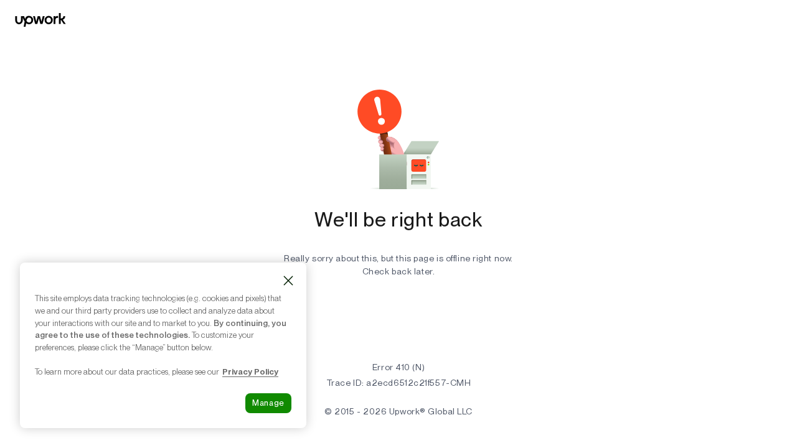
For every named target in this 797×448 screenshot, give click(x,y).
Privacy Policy (250, 371)
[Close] (288, 280)
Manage (268, 403)
